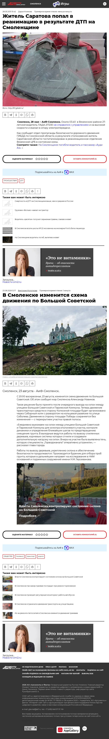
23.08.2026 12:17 (9, 290)
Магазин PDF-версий (70, 674)
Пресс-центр (51, 667)
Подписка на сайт (95, 670)
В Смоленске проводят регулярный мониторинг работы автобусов (45, 595)
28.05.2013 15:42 (9, 12)
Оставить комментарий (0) (85, 159)
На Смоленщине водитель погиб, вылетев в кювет (37, 237)
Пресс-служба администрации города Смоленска (25, 377)
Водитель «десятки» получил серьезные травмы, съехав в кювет (43, 219)
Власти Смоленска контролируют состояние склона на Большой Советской (59, 508)
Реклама (63, 667)
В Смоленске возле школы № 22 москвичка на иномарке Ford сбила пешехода (50, 228)
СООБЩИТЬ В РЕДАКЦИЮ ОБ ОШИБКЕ (37, 677)
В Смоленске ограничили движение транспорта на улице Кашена (44, 604)
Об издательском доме (32, 667)
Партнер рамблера (46, 728)
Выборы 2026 (87, 674)
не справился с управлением (71, 125)
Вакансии (73, 667)
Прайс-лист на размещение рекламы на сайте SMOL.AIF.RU (48, 670)
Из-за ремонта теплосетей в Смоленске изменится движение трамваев (46, 613)
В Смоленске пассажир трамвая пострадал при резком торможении (45, 586)
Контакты (80, 670)
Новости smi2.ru (12, 282)
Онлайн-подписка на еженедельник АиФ (40, 674)
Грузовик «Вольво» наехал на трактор (31, 210)
